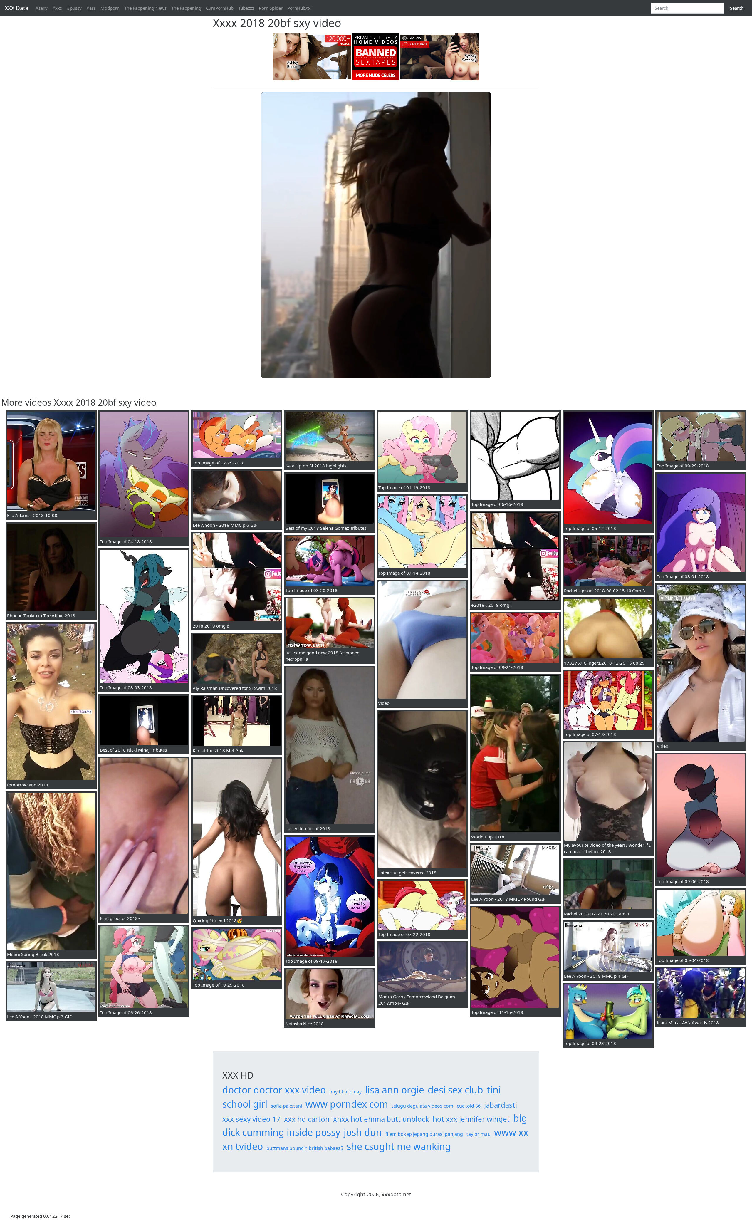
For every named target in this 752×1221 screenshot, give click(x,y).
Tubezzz (246, 8)
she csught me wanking (399, 1146)
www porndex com (347, 1104)
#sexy (42, 8)
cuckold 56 (469, 1106)
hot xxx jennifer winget (471, 1119)
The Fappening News (145, 8)
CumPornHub (220, 8)
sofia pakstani (286, 1106)
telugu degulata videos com (422, 1106)
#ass (91, 8)
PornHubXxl (299, 8)
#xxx (57, 8)
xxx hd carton (307, 1119)
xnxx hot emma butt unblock (381, 1119)
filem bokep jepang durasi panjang (424, 1134)
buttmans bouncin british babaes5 (304, 1148)
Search (736, 8)
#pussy (74, 8)
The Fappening (186, 8)
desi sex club (455, 1090)
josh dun (363, 1132)
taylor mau (478, 1134)
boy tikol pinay (345, 1091)
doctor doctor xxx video (274, 1090)
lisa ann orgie (394, 1090)
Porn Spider (271, 8)
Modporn (110, 8)
